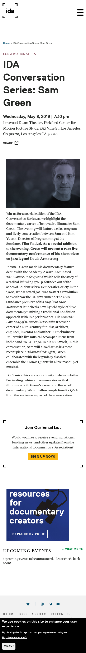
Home (6, 43)
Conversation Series (19, 54)
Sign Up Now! (43, 456)
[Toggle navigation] (80, 10)
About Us (39, 614)
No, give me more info (14, 637)
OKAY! (9, 646)
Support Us (60, 614)
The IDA (8, 614)
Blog (23, 614)
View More (74, 549)
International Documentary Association (10, 10)
